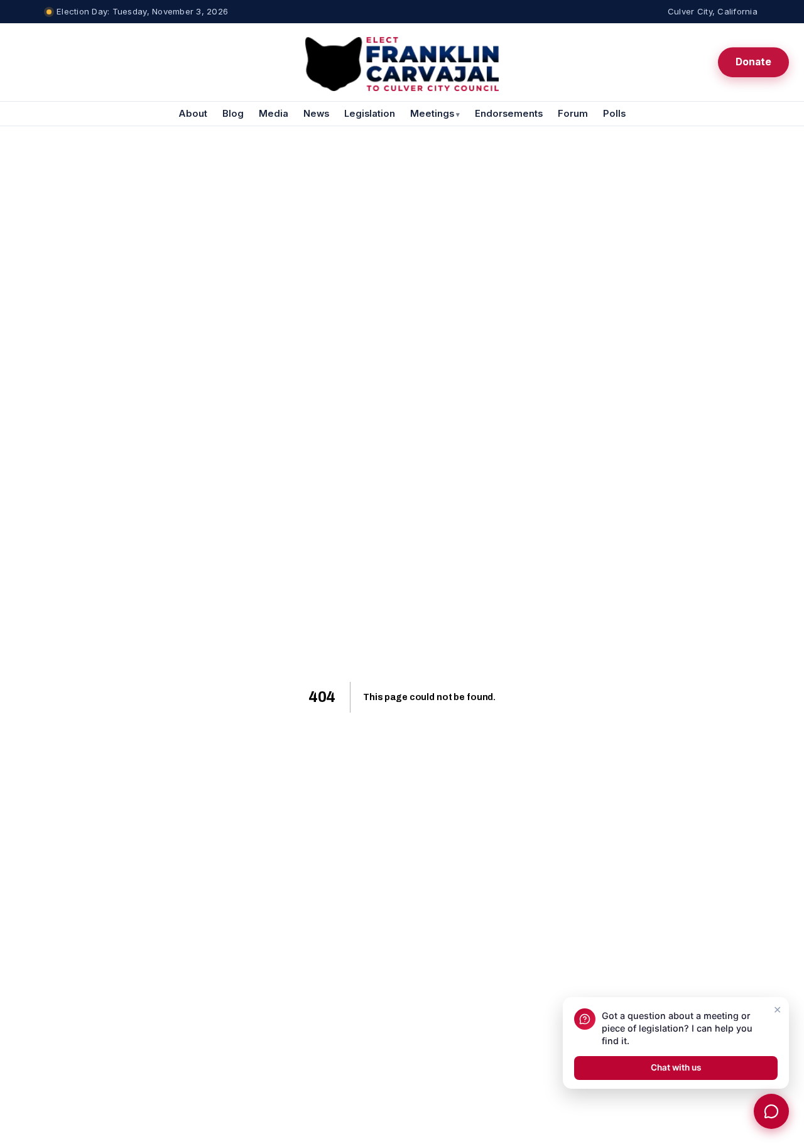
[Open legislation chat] (771, 1111)
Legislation (369, 113)
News (316, 113)
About (192, 113)
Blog (233, 113)
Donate (753, 62)
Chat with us (676, 1067)
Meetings (435, 113)
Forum (573, 113)
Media (273, 113)
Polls (614, 113)
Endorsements (509, 113)
